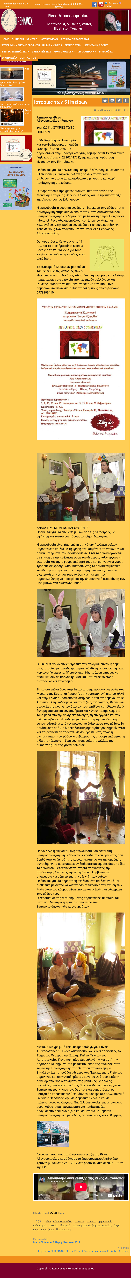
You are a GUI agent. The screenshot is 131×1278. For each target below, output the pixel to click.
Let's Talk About (96, 45)
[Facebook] (94, 4)
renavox (91, 1221)
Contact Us (28, 57)
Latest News (49, 39)
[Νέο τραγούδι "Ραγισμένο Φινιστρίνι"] (12, 73)
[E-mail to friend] (112, 100)
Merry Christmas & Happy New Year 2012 (56, 1242)
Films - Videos (52, 45)
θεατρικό (65, 1225)
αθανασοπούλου (62, 1221)
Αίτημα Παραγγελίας (74, 39)
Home (5, 39)
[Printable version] (105, 100)
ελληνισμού (40, 1225)
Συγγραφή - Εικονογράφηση (21, 45)
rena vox (79, 1221)
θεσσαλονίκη (63, 1229)
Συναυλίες (106, 51)
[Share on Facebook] (126, 100)
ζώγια (117, 1225)
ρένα (48, 1221)
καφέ (36, 1229)
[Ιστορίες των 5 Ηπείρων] (105, 131)
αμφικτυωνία (105, 1221)
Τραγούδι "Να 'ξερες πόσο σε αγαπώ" (15, 105)
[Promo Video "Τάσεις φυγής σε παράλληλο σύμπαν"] (12, 117)
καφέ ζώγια (47, 1229)
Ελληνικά (112, 3)
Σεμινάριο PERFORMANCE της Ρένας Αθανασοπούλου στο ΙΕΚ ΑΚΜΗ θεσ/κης (83, 1251)
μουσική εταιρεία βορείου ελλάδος (92, 1225)
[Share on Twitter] (119, 100)
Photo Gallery (64, 51)
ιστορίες (53, 1225)
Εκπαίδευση (73, 45)
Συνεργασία (9, 57)
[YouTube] (101, 4)
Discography (86, 51)
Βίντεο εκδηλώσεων (15, 51)
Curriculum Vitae (24, 39)
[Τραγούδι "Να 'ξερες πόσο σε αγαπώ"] (12, 94)
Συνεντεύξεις (41, 51)
